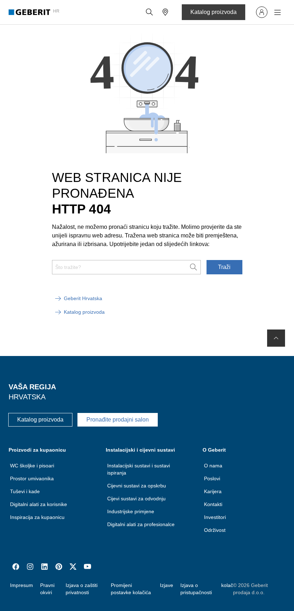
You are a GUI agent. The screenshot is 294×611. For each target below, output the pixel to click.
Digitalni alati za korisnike (38, 504)
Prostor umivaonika (32, 478)
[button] (149, 12)
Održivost (215, 530)
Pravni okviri (47, 588)
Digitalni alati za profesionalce (141, 524)
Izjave (166, 585)
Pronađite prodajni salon (117, 420)
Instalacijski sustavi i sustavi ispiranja (138, 469)
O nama (213, 465)
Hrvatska (27, 397)
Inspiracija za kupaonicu (37, 517)
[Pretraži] (149, 12)
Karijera (213, 491)
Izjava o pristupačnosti (196, 588)
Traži (224, 267)
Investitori (215, 517)
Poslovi (212, 478)
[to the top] (276, 338)
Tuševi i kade (25, 491)
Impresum (21, 585)
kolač (227, 585)
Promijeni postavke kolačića (131, 588)
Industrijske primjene (130, 511)
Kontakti (213, 504)
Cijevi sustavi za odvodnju (136, 498)
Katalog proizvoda (213, 12)
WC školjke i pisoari (32, 465)
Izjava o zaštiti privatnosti (82, 588)
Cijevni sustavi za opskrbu (136, 486)
